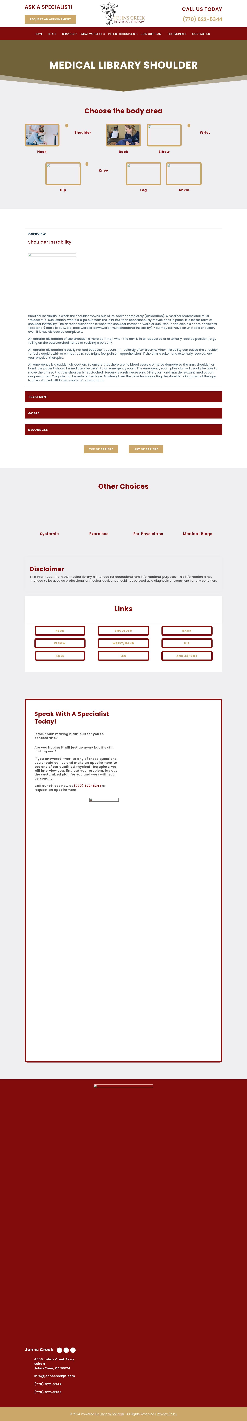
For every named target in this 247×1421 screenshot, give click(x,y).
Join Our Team (151, 34)
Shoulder (123, 631)
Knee (60, 656)
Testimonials (176, 34)
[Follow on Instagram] (73, 1350)
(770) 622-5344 (87, 786)
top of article (101, 449)
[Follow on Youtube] (66, 1350)
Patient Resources (121, 34)
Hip (187, 643)
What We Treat (91, 34)
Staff (52, 34)
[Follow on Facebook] (59, 1350)
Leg (123, 656)
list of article (146, 449)
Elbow (60, 643)
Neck (60, 631)
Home (39, 34)
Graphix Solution (112, 1414)
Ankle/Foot (187, 656)
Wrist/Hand (123, 643)
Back (187, 631)
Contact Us (201, 34)
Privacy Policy (167, 1414)
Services (68, 34)
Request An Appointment (50, 19)
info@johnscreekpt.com (54, 1376)
